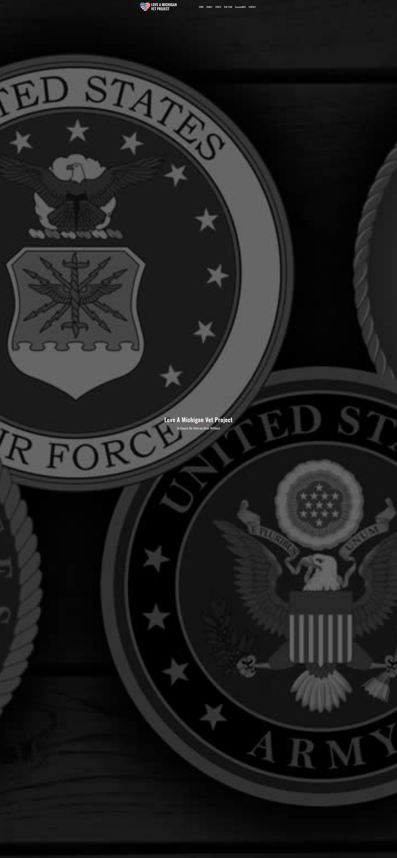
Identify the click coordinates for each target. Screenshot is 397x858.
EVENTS (218, 6)
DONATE (209, 6)
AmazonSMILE (240, 6)
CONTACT (252, 6)
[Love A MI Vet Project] (158, 6)
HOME (201, 6)
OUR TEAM (228, 6)
